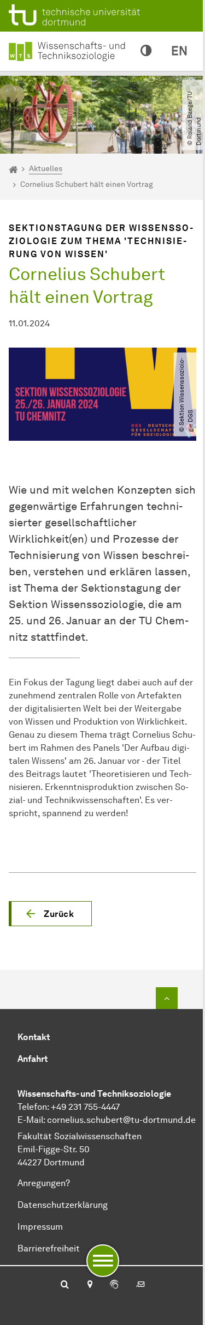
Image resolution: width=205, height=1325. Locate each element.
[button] (50, 913)
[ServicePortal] (114, 1285)
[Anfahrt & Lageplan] (89, 1285)
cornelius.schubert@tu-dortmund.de (121, 1120)
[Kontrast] (146, 51)
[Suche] (65, 1285)
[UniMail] (140, 1285)
